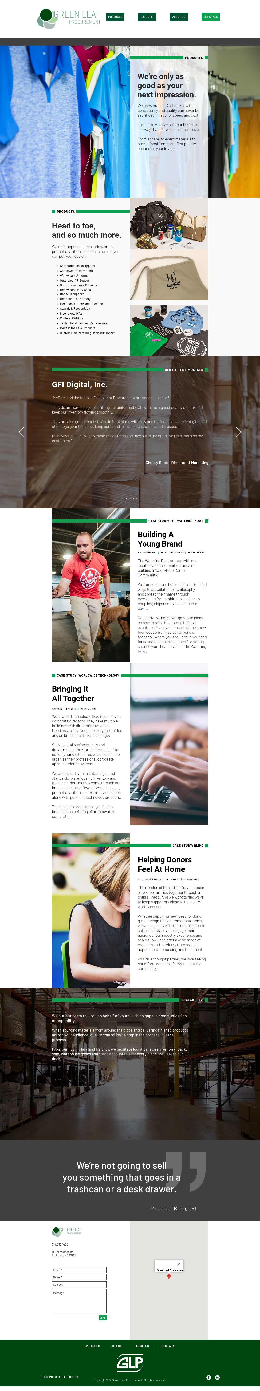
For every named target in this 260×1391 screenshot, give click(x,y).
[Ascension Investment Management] (136, 498)
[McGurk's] (130, 498)
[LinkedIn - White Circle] (217, 1377)
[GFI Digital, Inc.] (123, 498)
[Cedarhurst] (133, 498)
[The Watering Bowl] (126, 498)
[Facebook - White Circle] (208, 1377)
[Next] (238, 432)
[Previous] (21, 432)
